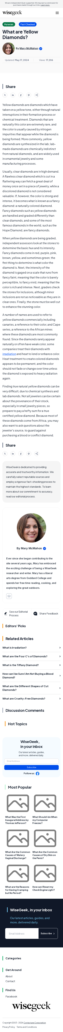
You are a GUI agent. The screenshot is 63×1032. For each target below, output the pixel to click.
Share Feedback (48, 613)
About (9, 976)
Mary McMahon (29, 48)
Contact (10, 981)
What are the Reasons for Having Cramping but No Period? (17, 889)
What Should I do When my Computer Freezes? (44, 820)
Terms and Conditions (27, 1027)
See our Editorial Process (18, 613)
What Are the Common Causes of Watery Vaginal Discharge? (17, 855)
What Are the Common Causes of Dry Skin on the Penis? (44, 855)
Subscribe (31, 767)
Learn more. (45, 5)
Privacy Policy (8, 1027)
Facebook (11, 996)
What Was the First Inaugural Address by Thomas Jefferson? (17, 820)
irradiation (9, 354)
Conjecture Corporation (35, 1023)
